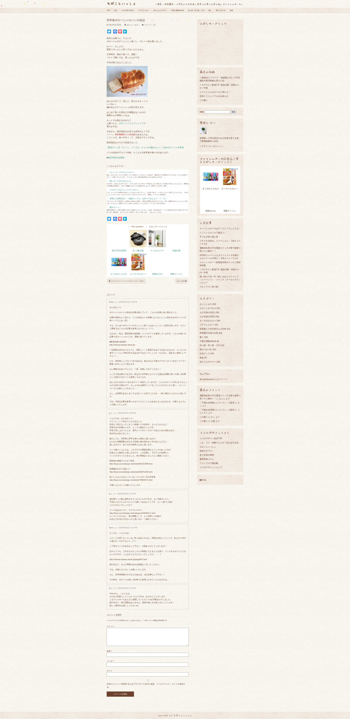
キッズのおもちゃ (208, 320)
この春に (204, 100)
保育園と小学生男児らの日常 (213, 329)
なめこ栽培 (181, 281)
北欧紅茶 (176, 250)
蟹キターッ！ (115, 207)
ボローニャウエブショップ (131, 123)
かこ (110, 413)
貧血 (231, 10)
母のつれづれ (221, 10)
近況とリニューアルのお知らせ (214, 96)
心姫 (213, 421)
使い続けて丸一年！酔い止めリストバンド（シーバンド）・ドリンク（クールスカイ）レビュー (220, 279)
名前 (109, 651)
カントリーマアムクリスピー (122, 172)
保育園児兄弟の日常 (209, 333)
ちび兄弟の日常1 (207, 312)
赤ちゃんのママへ (160, 10)
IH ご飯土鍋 (138, 250)
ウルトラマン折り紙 (209, 286)
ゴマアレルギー (143, 10)
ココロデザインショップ (211, 467)
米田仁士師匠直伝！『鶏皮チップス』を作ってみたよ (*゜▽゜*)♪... (138, 198)
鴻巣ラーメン (176, 274)
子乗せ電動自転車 (177, 10)
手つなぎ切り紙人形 (209, 237)
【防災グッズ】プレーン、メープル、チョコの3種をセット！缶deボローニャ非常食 (145, 147)
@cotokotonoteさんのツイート (214, 379)
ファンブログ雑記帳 (209, 463)
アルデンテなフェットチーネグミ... (125, 190)
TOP (108, 10)
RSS (203, 480)
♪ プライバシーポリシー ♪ (211, 146)
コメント (110, 626)
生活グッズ (205, 353)
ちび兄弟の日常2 (127, 10)
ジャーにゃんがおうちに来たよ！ (215, 92)
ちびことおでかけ (208, 308)
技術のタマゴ (206, 451)
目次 (115, 10)
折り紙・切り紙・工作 (196, 10)
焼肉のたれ (157, 274)
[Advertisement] (220, 45)
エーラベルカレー (138, 274)
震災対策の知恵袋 (116, 158)
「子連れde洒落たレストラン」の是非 (217, 402)
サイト (109, 671)
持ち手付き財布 (119, 250)
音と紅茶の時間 (207, 455)
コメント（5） (150, 25)
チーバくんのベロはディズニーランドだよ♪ (220, 228)
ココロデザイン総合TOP (211, 438)
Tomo (111, 302)
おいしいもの (132, 25)
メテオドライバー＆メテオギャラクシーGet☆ (127, 281)
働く (210, 10)
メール (110, 661)
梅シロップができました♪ (121, 181)
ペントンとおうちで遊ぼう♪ (212, 232)
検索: (202, 112)
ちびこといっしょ (121, 3)
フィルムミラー (157, 250)
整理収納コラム (207, 459)
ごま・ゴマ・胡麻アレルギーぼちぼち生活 (219, 442)
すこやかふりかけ (119, 274)
